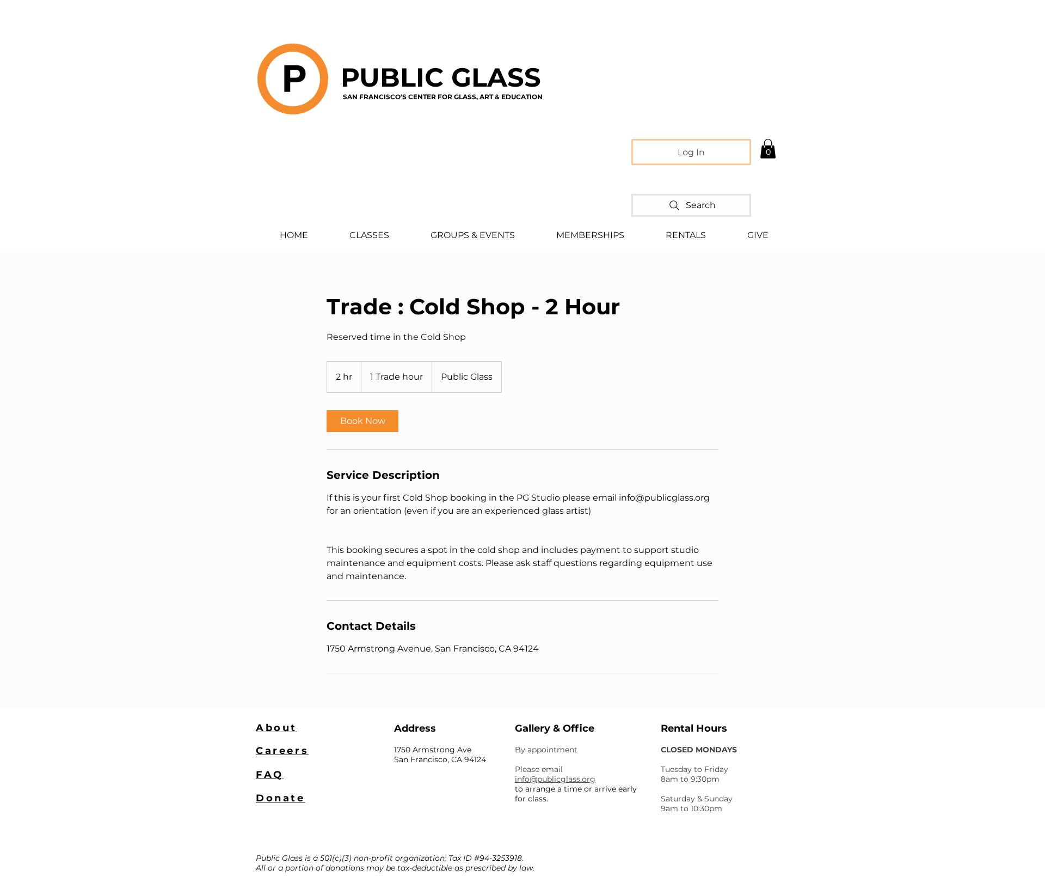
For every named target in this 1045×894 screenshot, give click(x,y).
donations (344, 868)
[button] (768, 149)
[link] (362, 421)
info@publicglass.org (555, 779)
